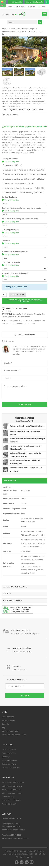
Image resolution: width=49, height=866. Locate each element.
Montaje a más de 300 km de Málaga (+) (23, 192)
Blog (3, 727)
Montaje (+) (13, 165)
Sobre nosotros (8, 717)
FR (32, 854)
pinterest (31, 862)
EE (28, 857)
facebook (17, 862)
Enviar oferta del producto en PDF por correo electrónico (24, 301)
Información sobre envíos (12, 793)
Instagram (22, 862)
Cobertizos (6, 757)
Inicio (4, 29)
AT (17, 857)
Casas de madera (9, 753)
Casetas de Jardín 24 (28, 851)
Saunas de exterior (9, 764)
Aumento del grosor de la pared (15, 273)
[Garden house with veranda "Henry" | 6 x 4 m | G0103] (24, 51)
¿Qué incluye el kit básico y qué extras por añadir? (24, 126)
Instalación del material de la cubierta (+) (24, 170)
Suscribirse (24, 695)
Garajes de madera (9, 760)
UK (40, 854)
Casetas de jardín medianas (19, 317)
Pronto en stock (29, 323)
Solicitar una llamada (34, 2)
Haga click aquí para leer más (24, 421)
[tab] (24, 480)
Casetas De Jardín (15, 29)
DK (32, 857)
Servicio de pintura (9, 197)
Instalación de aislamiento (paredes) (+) (24, 179)
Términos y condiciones (11, 800)
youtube (26, 862)
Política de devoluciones (11, 789)
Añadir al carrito (17, 294)
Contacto (5, 724)
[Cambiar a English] (3, 5)
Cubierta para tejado (10, 230)
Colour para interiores (11, 262)
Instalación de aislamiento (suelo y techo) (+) (25, 174)
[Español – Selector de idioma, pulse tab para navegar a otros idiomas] (3, 2)
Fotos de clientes (8, 720)
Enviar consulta (16, 2)
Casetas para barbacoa (11, 767)
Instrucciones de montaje (12, 786)
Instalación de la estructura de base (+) (24, 188)
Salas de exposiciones (10, 731)
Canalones (6, 240)
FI (24, 857)
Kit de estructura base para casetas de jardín (20, 219)
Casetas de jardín (9, 749)
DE (36, 854)
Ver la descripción (12, 161)
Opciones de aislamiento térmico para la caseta (21, 208)
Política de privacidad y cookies (14, 735)
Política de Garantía (9, 804)
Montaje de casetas (10, 159)
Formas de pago (8, 797)
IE (44, 854)
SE (21, 857)
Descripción (9, 480)
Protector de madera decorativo (15, 251)
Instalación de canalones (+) (19, 183)
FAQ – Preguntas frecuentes (13, 782)
